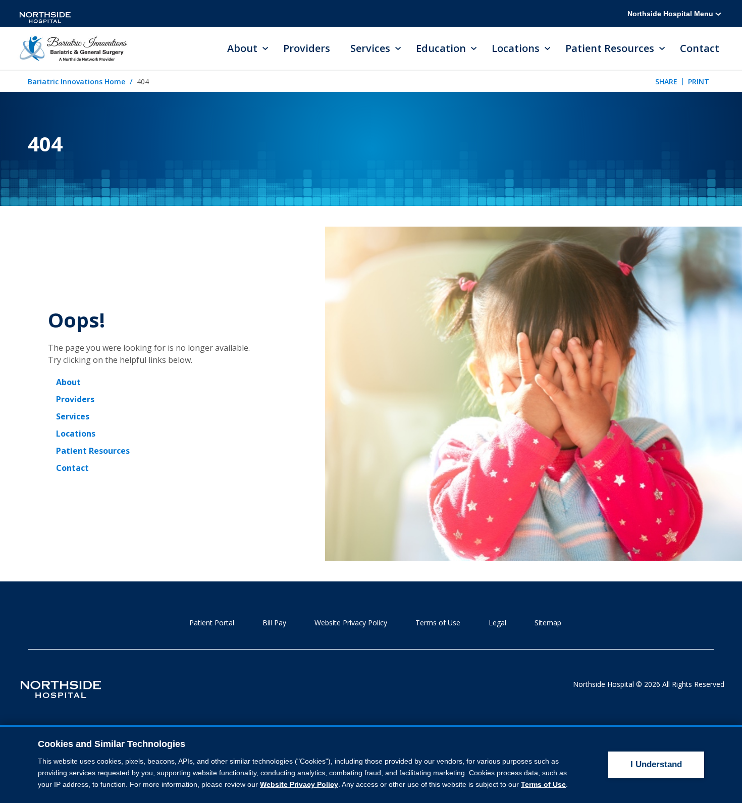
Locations (75, 433)
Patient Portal (211, 622)
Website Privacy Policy (350, 622)
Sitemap (548, 622)
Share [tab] (666, 81)
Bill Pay (274, 622)
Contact (699, 48)
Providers (306, 48)
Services (72, 416)
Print (698, 81)
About (68, 382)
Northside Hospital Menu (671, 14)
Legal (497, 622)
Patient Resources (93, 450)
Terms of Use (437, 622)
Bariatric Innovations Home (76, 81)
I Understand (656, 764)
